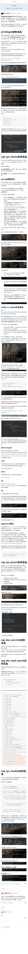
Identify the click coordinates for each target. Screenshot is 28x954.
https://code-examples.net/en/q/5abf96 (15, 898)
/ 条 (13, 1)
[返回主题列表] (1, 1)
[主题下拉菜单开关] (26, 1)
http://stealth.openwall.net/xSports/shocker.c (15, 690)
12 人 (14, 884)
